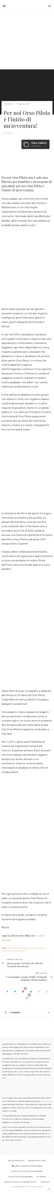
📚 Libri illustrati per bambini (27, 1166)
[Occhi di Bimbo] (27, 6)
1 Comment (15, 1012)
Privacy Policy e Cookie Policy (20, 1182)
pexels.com (45, 1101)
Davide (9, 133)
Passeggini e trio (37, 1160)
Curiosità (9, 104)
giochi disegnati (14, 948)
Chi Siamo (41, 1176)
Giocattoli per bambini (20, 1176)
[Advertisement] (27, 41)
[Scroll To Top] (49, 1189)
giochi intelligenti (16, 951)
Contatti (45, 1182)
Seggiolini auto (16, 1160)
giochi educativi (30, 948)
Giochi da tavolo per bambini (27, 1171)
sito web (38, 935)
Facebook (6, 940)
